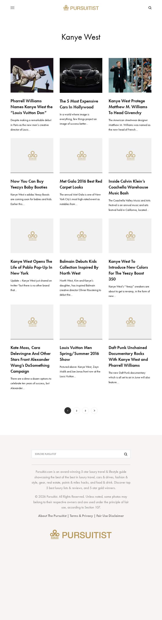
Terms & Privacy (81, 516)
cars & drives (104, 477)
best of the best (65, 477)
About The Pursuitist (52, 516)
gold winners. (107, 488)
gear (42, 482)
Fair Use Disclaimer (110, 516)
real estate (53, 482)
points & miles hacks (75, 482)
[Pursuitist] (81, 8)
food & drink (104, 482)
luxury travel (87, 477)
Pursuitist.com (44, 471)
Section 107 (92, 507)
